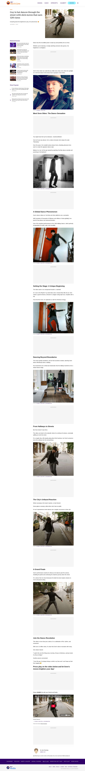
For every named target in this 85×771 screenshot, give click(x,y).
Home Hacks (74, 761)
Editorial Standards (44, 723)
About (50, 766)
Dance (46, 3)
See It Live (46, 761)
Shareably (10, 761)
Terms (54, 766)
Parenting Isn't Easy (56, 761)
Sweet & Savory (25, 761)
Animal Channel (36, 761)
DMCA (66, 766)
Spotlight (67, 761)
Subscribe (72, 3)
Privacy (57, 766)
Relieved (16, 761)
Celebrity (63, 3)
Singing (39, 3)
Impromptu (54, 3)
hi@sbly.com (42, 752)
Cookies (62, 766)
